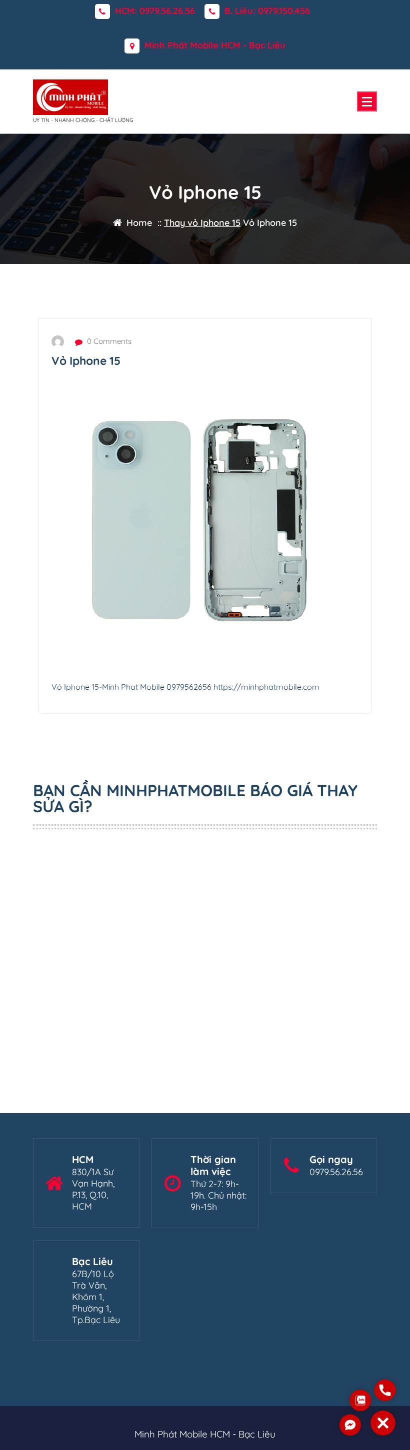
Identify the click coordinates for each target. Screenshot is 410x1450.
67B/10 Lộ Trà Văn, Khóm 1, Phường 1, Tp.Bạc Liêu (96, 1297)
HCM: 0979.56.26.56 (155, 10)
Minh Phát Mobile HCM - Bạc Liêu (215, 45)
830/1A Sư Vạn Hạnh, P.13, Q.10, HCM (93, 1189)
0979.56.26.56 (336, 1172)
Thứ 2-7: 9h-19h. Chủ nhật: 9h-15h (218, 1195)
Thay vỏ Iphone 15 (202, 222)
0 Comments (108, 341)
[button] (383, 1423)
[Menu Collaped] (367, 101)
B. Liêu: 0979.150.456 (267, 10)
